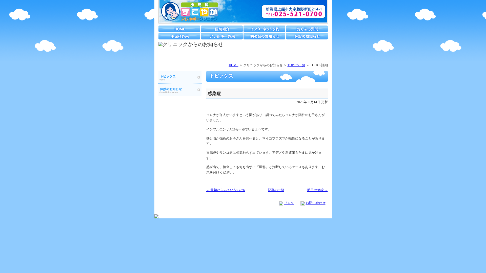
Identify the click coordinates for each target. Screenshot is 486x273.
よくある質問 (307, 29)
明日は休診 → (317, 190)
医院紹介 (222, 29)
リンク (289, 203)
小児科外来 (179, 36)
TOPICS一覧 (296, 65)
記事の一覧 (276, 190)
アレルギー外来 (222, 36)
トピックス (179, 77)
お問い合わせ (316, 203)
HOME (179, 29)
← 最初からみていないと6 (225, 190)
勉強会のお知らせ (264, 36)
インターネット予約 (264, 29)
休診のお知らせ (307, 36)
